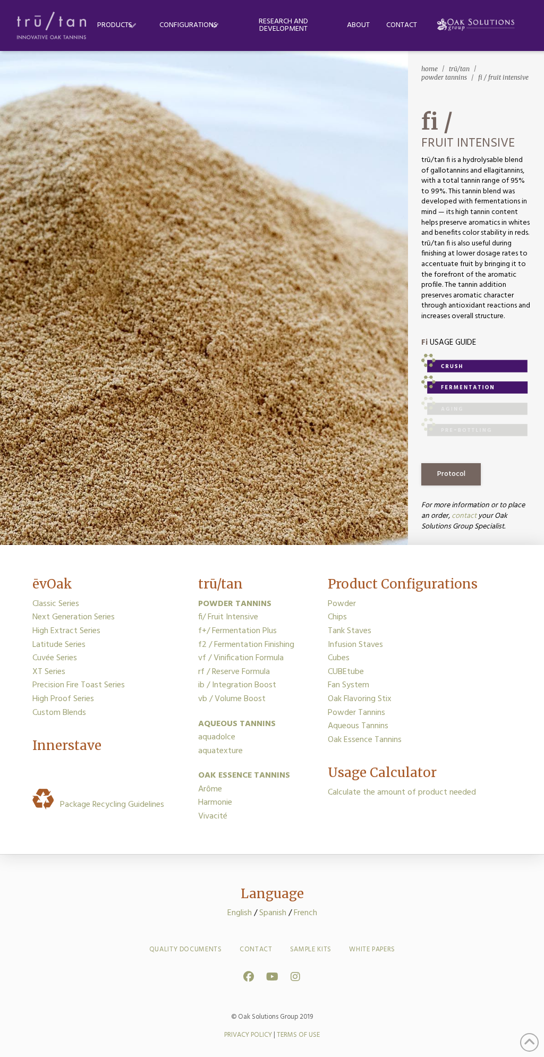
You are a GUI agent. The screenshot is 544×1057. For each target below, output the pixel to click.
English (239, 913)
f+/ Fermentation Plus (237, 631)
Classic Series (55, 604)
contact (464, 516)
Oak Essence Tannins (365, 740)
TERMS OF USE (298, 1035)
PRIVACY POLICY (248, 1035)
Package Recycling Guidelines (110, 805)
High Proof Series (63, 699)
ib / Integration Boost (237, 685)
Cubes (339, 658)
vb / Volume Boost (232, 699)
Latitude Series (59, 645)
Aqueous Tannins (358, 726)
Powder (342, 604)
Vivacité (212, 816)
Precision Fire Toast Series (78, 685)
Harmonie (215, 802)
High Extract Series (66, 631)
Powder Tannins (356, 713)
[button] (451, 474)
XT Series (48, 672)
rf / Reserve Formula (234, 672)
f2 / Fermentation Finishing (246, 645)
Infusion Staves (355, 645)
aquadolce (216, 737)
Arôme (210, 789)
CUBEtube (346, 672)
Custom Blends (59, 713)
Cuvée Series (54, 658)
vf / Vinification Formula (241, 658)
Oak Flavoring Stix (360, 699)
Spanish (272, 913)
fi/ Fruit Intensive (228, 617)
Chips (337, 617)
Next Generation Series (73, 617)
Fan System (348, 685)
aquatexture (220, 751)
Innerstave (66, 745)
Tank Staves (349, 631)
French (305, 913)
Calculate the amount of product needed (402, 792)
